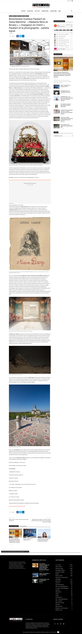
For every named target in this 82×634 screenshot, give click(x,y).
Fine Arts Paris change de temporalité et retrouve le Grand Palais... (66, 105)
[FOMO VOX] (41, 5)
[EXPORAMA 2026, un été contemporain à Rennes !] (57, 92)
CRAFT (25, 537)
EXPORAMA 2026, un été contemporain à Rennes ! (44, 580)
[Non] (80, 632)
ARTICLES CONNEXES (14, 526)
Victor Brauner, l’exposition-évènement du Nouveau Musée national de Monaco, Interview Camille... (62, 75)
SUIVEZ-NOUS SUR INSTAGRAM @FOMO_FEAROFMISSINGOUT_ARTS (15, 551)
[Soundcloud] (70, 1)
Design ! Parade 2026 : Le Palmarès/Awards (44, 574)
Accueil (10, 14)
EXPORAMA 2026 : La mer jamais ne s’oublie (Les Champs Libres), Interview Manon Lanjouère (44, 540)
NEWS (59, 11)
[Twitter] (72, 1)
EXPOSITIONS (30, 11)
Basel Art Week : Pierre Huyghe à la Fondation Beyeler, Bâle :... (67, 126)
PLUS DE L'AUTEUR (23, 526)
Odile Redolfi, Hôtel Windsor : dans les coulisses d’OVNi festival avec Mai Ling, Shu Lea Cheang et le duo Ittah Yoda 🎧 (41, 521)
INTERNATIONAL (45, 11)
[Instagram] (68, 1)
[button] (71, 11)
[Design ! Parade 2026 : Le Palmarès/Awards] (29, 533)
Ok (58, 632)
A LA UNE (14, 14)
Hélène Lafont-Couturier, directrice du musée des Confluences (18, 520)
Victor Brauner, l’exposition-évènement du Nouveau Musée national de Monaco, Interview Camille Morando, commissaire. (44, 566)
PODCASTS (23, 11)
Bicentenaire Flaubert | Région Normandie (17, 506)
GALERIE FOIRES (53, 11)
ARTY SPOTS (37, 11)
